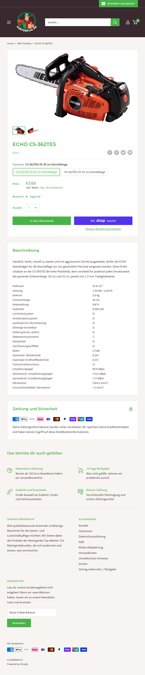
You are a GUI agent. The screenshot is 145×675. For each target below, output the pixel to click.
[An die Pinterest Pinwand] (116, 152)
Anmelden (19, 623)
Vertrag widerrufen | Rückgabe (97, 569)
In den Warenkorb (41, 221)
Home (10, 43)
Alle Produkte (24, 43)
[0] (135, 22)
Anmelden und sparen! (121, 3)
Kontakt (83, 525)
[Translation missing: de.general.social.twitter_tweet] (123, 152)
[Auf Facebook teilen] (109, 152)
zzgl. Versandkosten (51, 187)
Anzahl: (17, 207)
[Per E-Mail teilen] (129, 152)
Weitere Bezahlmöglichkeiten (103, 229)
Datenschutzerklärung (92, 536)
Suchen (83, 563)
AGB (81, 542)
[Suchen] (115, 22)
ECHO (16, 152)
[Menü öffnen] (9, 22)
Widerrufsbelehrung (91, 547)
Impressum (85, 531)
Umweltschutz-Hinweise (93, 558)
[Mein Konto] (128, 22)
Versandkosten (88, 553)
